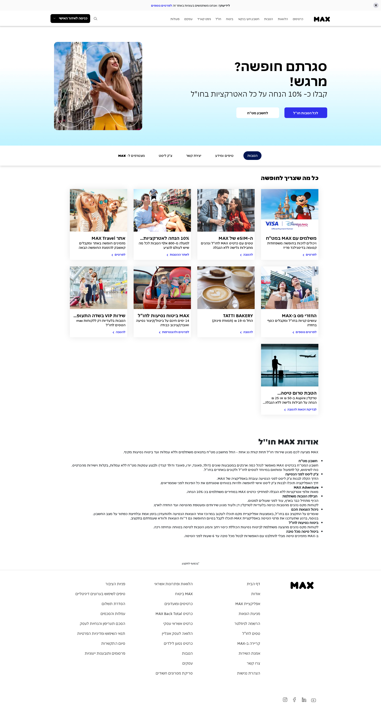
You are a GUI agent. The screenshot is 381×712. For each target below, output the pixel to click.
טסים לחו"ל (251, 633)
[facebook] (294, 699)
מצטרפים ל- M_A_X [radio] (131, 155)
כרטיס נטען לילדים (178, 643)
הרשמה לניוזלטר (247, 623)
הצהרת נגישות (248, 672)
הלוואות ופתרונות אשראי (173, 583)
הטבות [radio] (252, 155)
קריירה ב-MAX (248, 643)
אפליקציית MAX (247, 603)
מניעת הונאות (249, 613)
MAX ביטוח (184, 593)
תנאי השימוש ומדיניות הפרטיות (101, 633)
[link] (322, 19)
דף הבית (253, 583)
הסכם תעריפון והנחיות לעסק (102, 623)
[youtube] (313, 700)
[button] (376, 5)
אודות (255, 593)
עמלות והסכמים (113, 613)
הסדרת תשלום (113, 603)
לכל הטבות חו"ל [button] (305, 112)
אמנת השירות (249, 653)
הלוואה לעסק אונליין (177, 633)
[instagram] (285, 699)
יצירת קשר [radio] (193, 155)
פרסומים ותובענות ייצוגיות (105, 653)
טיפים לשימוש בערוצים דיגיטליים (100, 593)
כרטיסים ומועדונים (178, 603)
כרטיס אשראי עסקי (178, 623)
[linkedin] (304, 699)
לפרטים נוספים (161, 5)
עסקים (187, 662)
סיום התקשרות (113, 643)
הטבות (187, 653)
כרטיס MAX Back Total (174, 613)
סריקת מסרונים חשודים (174, 672)
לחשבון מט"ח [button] (257, 112)
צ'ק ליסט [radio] (165, 155)
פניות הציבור (115, 583)
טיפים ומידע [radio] (224, 155)
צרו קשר (253, 662)
